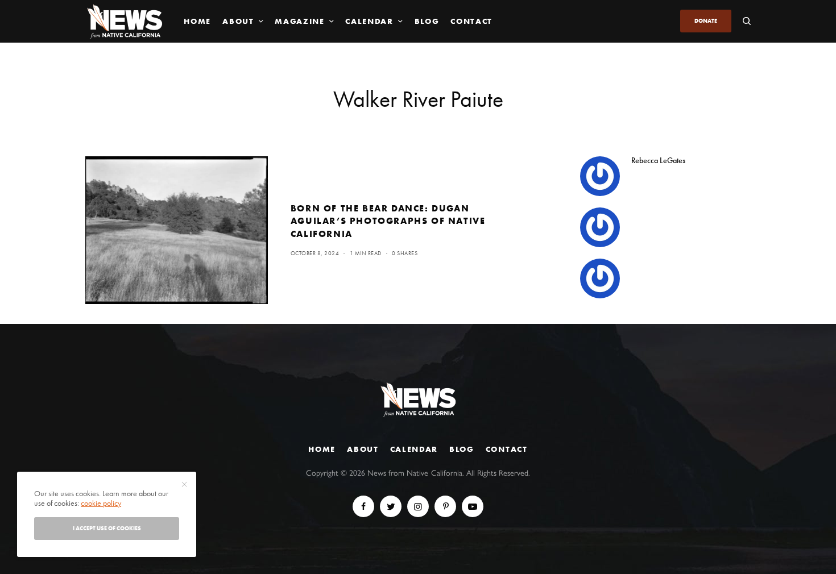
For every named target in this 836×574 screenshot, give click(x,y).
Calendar (414, 449)
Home (322, 449)
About (362, 449)
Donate (705, 20)
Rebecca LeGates (658, 160)
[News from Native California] (124, 21)
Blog (461, 449)
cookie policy (101, 503)
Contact (507, 449)
